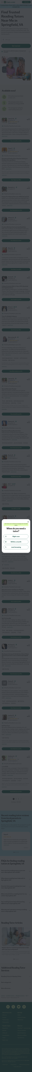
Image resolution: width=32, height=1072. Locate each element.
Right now (16, 536)
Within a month (16, 542)
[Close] (28, 522)
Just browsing (16, 547)
